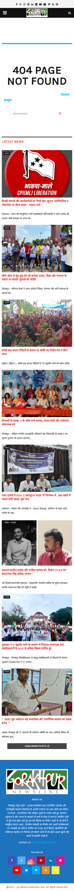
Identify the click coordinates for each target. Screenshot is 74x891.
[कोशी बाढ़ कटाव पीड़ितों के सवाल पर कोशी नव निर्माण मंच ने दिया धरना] (37, 323)
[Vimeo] (36, 870)
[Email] (26, 870)
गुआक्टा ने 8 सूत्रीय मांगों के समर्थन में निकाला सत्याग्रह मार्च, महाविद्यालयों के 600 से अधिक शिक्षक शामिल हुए (33, 646)
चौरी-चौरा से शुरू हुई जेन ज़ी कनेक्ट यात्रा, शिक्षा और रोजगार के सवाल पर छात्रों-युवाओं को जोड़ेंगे (34, 277)
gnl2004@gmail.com (44, 842)
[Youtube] (17, 870)
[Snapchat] (55, 870)
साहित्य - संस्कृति (10, 522)
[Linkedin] (51, 860)
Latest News (13, 142)
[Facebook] (12, 860)
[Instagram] (31, 860)
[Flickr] (60, 860)
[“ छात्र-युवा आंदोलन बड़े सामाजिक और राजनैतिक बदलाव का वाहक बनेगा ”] (37, 692)
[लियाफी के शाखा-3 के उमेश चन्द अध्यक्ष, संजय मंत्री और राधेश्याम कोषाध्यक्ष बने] (37, 393)
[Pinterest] (41, 860)
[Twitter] (22, 860)
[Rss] (46, 870)
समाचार (6, 153)
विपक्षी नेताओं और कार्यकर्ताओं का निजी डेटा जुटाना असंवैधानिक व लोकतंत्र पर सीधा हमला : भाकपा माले (35, 203)
